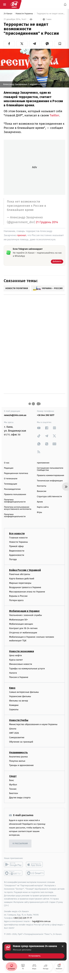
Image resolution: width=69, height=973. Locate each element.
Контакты (41, 486)
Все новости (17, 533)
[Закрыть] (62, 946)
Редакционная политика (16, 473)
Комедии (13, 705)
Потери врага (16, 600)
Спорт (13, 776)
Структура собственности (49, 497)
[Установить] (34, 951)
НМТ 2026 (14, 733)
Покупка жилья (17, 761)
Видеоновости (16, 550)
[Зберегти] (59, 43)
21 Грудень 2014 (47, 222)
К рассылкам (20, 843)
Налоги (13, 673)
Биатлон (13, 793)
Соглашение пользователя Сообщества (50, 469)
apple (35, 864)
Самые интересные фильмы (24, 692)
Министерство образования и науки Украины (33, 724)
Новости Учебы (18, 720)
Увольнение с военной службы (25, 615)
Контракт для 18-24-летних (23, 628)
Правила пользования (15, 494)
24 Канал (8, 14)
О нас (6, 463)
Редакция (8, 468)
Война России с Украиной (25, 570)
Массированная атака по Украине (27, 591)
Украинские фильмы (20, 696)
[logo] (14, 4)
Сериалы (13, 709)
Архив (40, 502)
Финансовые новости (20, 664)
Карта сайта (43, 507)
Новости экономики (21, 651)
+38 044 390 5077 (45, 415)
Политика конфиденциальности (15, 501)
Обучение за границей (21, 741)
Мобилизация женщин (21, 624)
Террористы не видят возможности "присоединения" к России (50, 14)
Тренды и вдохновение (21, 765)
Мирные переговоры (20, 583)
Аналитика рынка (18, 756)
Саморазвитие (16, 737)
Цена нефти (15, 655)
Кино (12, 687)
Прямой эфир (16, 546)
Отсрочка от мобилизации (23, 632)
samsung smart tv (35, 873)
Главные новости (18, 537)
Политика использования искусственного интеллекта (17, 508)
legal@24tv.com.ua (41, 921)
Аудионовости (16, 555)
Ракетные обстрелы (19, 574)
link (38, 428)
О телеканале (10, 479)
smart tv (13, 873)
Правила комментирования (50, 475)
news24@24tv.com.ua (15, 415)
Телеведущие (10, 484)
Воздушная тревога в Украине (25, 587)
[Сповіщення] (65, 4)
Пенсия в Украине (18, 677)
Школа (12, 728)
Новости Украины (25, 14)
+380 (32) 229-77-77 (22, 918)
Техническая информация (50, 481)
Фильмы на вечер (18, 700)
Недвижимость (18, 752)
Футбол (13, 784)
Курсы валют (16, 659)
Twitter (54, 115)
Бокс (11, 780)
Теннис (13, 789)
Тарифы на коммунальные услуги (27, 668)
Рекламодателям (12, 489)
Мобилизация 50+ (18, 619)
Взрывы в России (18, 596)
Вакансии (41, 491)
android (13, 864)
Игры (39, 512)
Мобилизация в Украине (24, 611)
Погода (13, 559)
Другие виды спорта (19, 797)
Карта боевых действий (21, 578)
